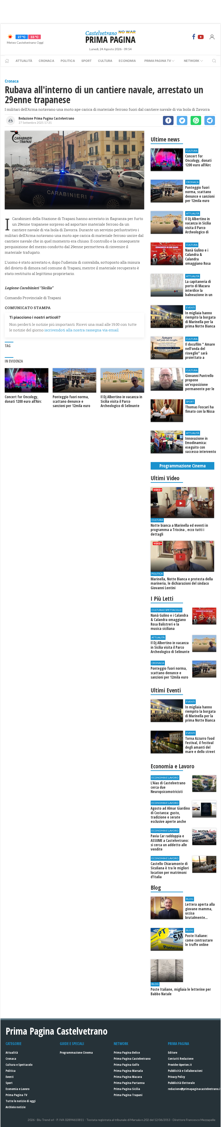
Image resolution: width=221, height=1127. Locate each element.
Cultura (105, 61)
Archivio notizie (15, 1107)
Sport (86, 61)
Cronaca (46, 61)
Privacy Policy (176, 1077)
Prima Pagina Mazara (128, 1077)
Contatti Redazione (180, 1058)
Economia (127, 61)
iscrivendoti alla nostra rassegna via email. (81, 330)
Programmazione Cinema (76, 1052)
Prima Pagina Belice (127, 1052)
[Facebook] (194, 37)
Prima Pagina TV (16, 1095)
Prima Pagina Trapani (128, 1095)
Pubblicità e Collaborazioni (185, 1071)
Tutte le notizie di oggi (21, 1101)
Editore (172, 1052)
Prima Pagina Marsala (128, 1071)
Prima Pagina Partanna (129, 1083)
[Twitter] (182, 120)
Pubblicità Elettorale (181, 1083)
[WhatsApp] (196, 120)
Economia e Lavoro (17, 1089)
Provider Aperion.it (180, 1065)
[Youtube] (200, 37)
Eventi (10, 1077)
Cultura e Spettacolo (19, 1065)
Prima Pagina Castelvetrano (132, 1058)
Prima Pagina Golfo (126, 1065)
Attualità (24, 61)
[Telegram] (209, 120)
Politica (68, 61)
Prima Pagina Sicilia (127, 1089)
